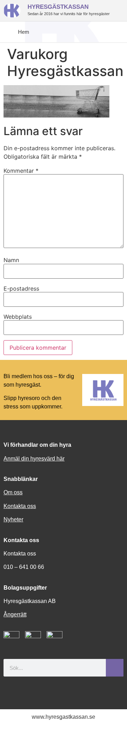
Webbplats (18, 316)
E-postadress (21, 288)
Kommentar (21, 170)
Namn (11, 260)
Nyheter (13, 519)
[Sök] (114, 668)
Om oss (13, 492)
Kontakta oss (20, 506)
